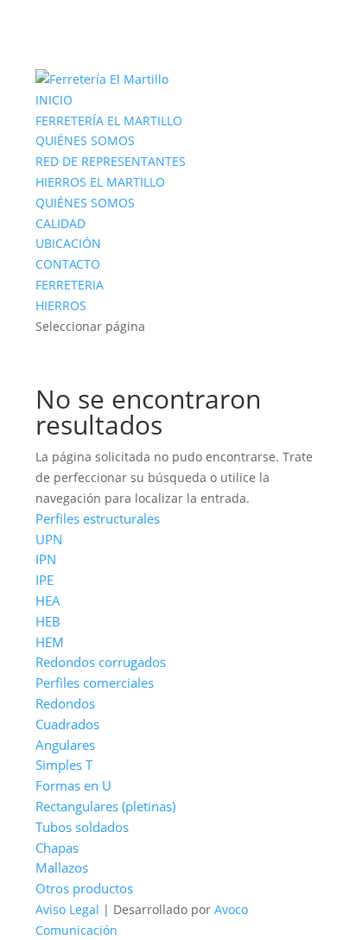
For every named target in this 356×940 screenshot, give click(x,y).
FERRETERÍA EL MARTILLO (108, 120)
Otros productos (84, 888)
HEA (47, 600)
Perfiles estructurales (97, 518)
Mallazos (61, 867)
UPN (48, 539)
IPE (44, 579)
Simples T (63, 764)
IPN (45, 559)
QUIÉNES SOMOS (85, 140)
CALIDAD (60, 223)
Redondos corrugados (100, 661)
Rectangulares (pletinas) (105, 806)
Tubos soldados (82, 826)
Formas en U (73, 785)
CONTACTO (67, 264)
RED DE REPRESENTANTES (110, 161)
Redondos (65, 703)
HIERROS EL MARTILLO (100, 182)
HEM (49, 642)
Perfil (51, 682)
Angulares (65, 744)
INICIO (54, 100)
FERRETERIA (69, 284)
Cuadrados (67, 724)
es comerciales (110, 682)
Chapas (57, 847)
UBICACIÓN (68, 243)
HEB (47, 621)
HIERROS (60, 305)
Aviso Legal (67, 909)
